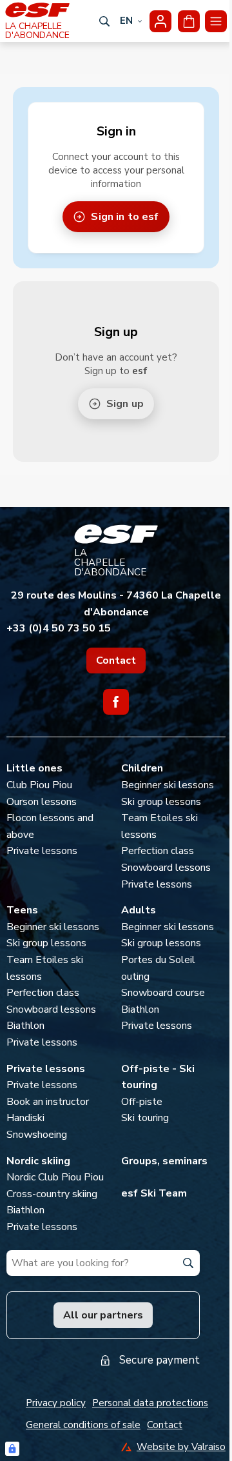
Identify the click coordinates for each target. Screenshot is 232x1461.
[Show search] (104, 21)
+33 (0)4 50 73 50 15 (58, 628)
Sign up (125, 404)
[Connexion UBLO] (12, 1449)
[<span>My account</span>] (160, 21)
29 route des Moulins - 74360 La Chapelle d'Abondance (116, 603)
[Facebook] (116, 702)
